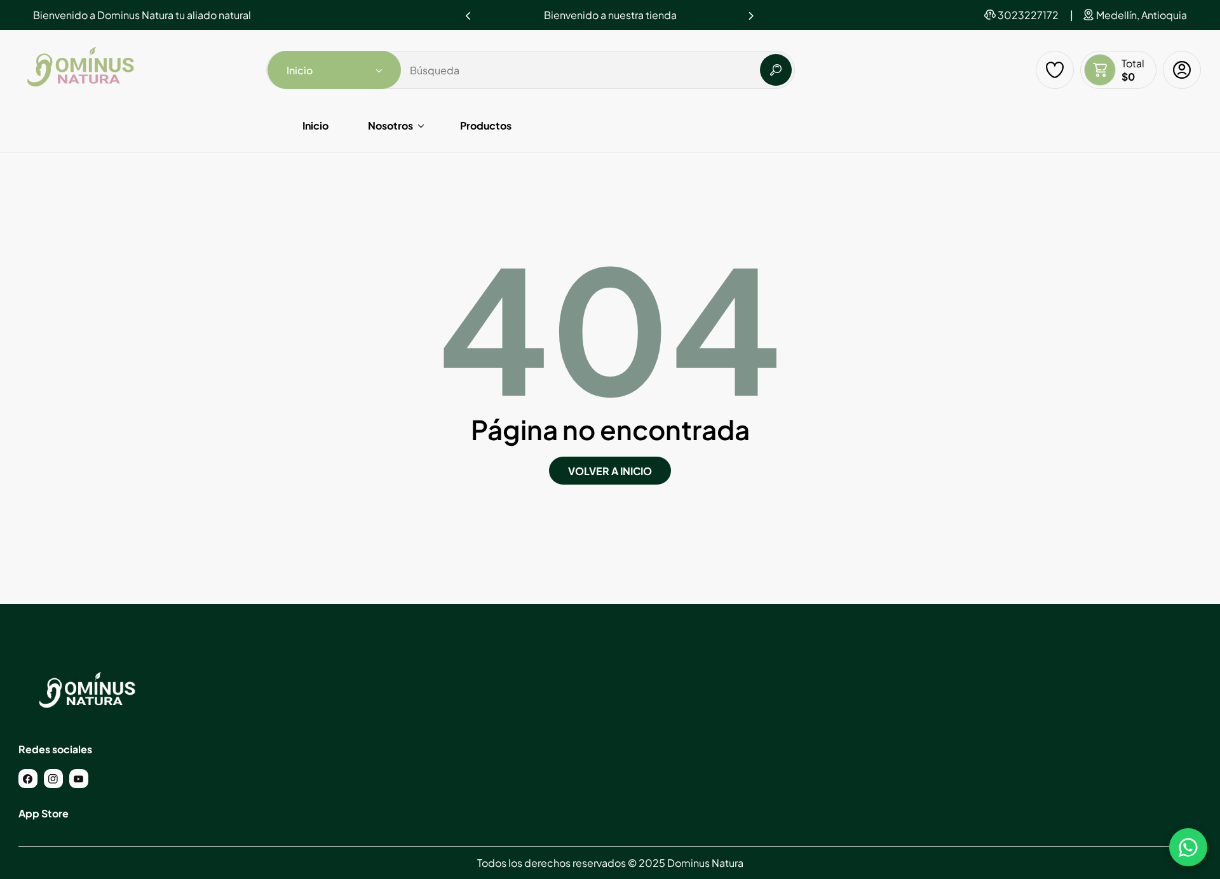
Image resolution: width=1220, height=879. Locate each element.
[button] (752, 12)
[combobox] (530, 70)
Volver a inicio (610, 471)
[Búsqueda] (776, 70)
